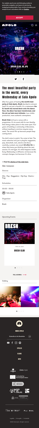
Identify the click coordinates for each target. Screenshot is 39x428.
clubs (19, 354)
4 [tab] (21, 267)
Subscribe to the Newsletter (17, 336)
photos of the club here (19, 162)
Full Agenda (17, 275)
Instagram (10, 166)
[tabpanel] (10, 296)
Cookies (26, 9)
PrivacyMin (19, 418)
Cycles (19, 348)
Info (19, 359)
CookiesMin (26, 418)
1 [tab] (15, 267)
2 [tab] (17, 267)
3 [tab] (19, 267)
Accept (19, 18)
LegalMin (12, 418)
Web (3, 166)
